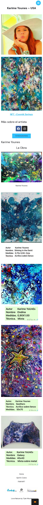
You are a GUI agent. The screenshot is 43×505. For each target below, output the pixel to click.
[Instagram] (24, 128)
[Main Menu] (38, 3)
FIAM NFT (21, 482)
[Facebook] (18, 128)
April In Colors (21, 478)
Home (21, 474)
